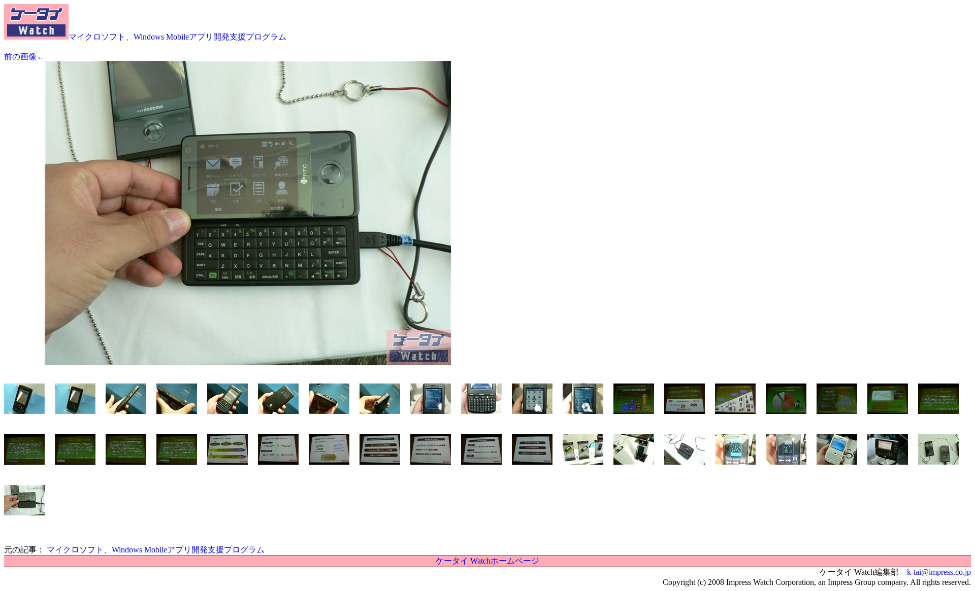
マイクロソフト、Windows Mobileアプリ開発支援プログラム (177, 36)
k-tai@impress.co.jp (939, 572)
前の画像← (24, 56)
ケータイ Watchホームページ (487, 561)
